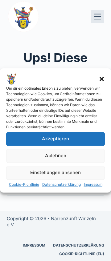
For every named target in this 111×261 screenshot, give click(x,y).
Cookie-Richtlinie (24, 184)
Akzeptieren (55, 139)
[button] (102, 79)
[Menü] (97, 16)
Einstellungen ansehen (55, 173)
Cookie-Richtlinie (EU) (81, 253)
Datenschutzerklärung (61, 184)
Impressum (93, 184)
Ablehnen (55, 156)
